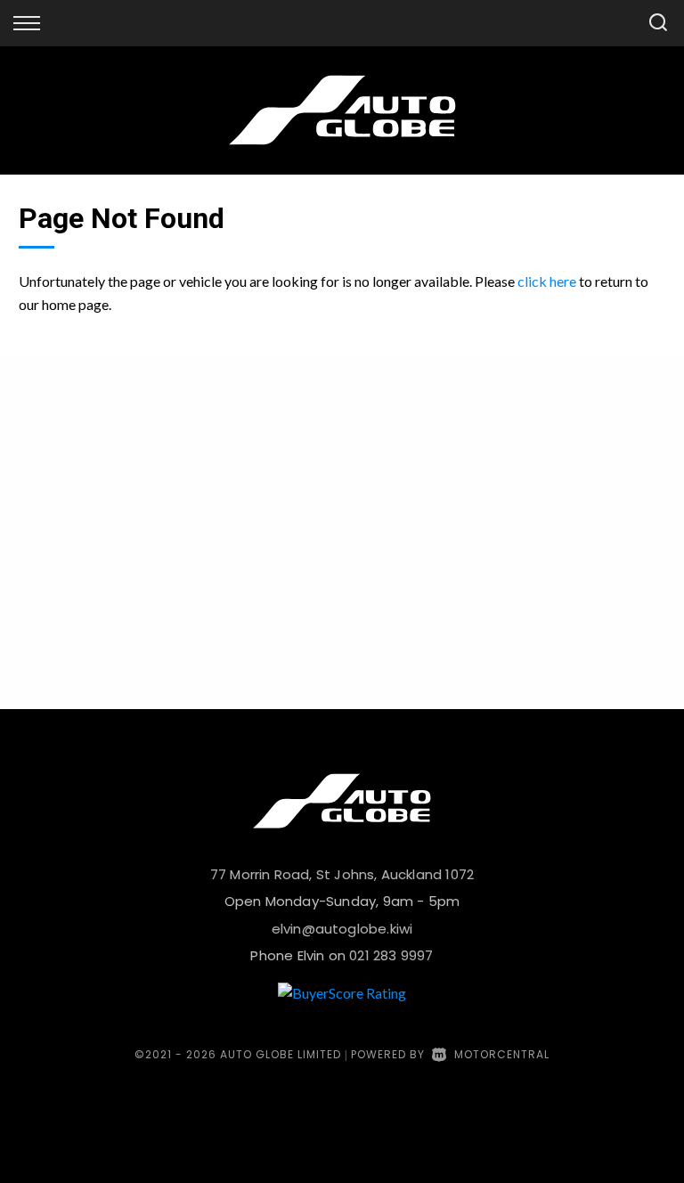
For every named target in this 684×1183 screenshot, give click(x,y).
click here (546, 281)
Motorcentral (502, 1054)
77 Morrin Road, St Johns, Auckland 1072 (342, 874)
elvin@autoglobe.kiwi (342, 928)
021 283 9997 (391, 955)
